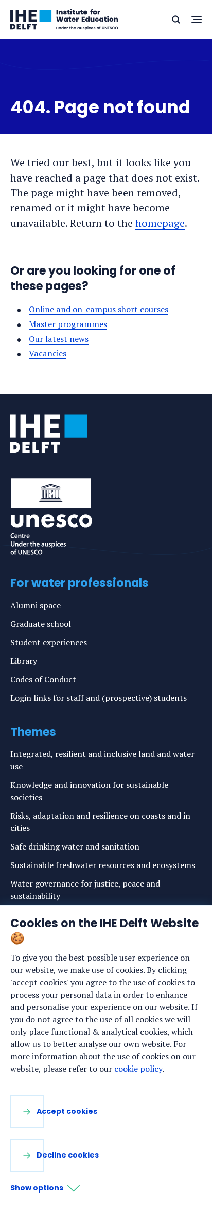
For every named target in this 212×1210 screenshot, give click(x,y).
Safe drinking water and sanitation (74, 846)
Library (23, 660)
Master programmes (68, 324)
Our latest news (59, 339)
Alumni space (35, 605)
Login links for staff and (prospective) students (98, 697)
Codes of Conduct (43, 679)
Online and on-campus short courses (98, 309)
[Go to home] (48, 433)
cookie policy (138, 1068)
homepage (160, 223)
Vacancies (47, 353)
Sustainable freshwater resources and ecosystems (102, 865)
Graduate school (40, 623)
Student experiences (48, 642)
